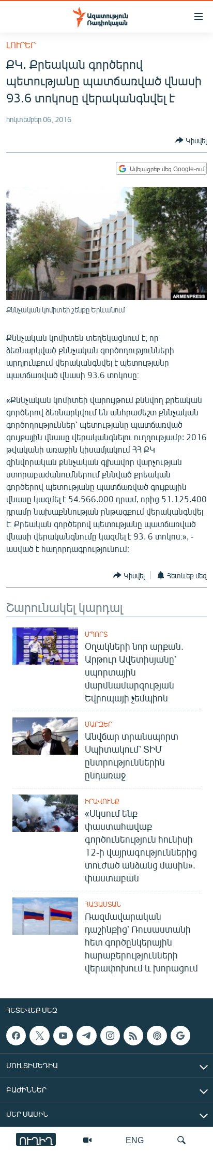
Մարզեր (98, 724)
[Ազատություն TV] (87, 1140)
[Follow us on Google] (180, 1035)
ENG (135, 1140)
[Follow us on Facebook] (16, 1035)
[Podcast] (156, 1035)
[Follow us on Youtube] (63, 1035)
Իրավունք (102, 801)
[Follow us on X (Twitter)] (39, 1035)
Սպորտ (96, 634)
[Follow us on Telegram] (86, 1035)
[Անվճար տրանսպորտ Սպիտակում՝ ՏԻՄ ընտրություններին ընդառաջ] (45, 736)
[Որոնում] (181, 1140)
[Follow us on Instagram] (110, 1035)
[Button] (191, 140)
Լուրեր (21, 45)
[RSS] (133, 1035)
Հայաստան (103, 904)
